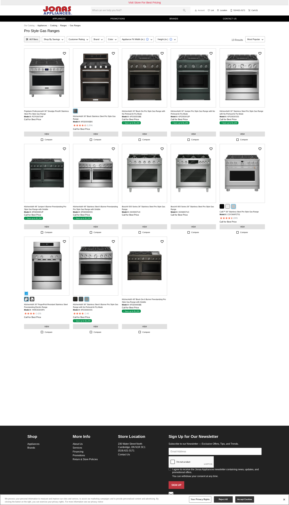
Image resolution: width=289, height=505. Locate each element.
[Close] (284, 499)
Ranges (63, 25)
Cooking (53, 25)
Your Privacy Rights (200, 499)
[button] (196, 10)
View (46, 134)
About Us (78, 444)
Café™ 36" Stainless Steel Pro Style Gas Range (239, 212)
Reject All (223, 499)
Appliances (59, 18)
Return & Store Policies (85, 459)
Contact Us (229, 18)
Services (77, 447)
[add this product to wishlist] (64, 53)
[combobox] (53, 39)
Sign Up (176, 485)
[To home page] (57, 10)
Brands (173, 18)
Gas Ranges (75, 25)
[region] (144, 499)
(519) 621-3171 (126, 450)
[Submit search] (184, 10)
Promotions (117, 18)
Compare (48, 139)
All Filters (33, 39)
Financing (78, 451)
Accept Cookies (244, 499)
